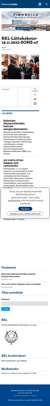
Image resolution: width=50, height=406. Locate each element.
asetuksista (14, 200)
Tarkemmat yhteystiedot (21, 395)
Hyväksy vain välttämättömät (25, 213)
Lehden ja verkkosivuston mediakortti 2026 (18, 373)
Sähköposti (5, 299)
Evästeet (34, 395)
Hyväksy (25, 209)
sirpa (4, 47)
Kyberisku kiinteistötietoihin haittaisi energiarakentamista (15, 125)
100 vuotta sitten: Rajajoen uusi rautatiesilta (13, 163)
